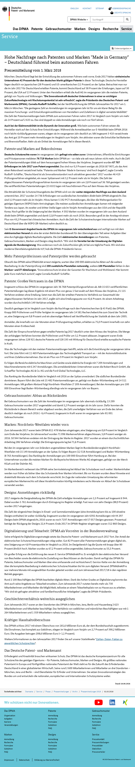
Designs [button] (94, 29)
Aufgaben (8, 718)
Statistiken (96, 748)
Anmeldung (53, 715)
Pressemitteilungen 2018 (91, 691)
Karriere (7, 721)
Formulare (52, 721)
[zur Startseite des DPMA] (21, 15)
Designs (52, 734)
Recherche (52, 718)
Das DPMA (9, 710)
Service (39, 691)
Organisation (9, 715)
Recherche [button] (110, 29)
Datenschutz (24, 759)
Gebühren (52, 724)
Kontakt (87, 8)
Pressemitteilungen (61, 691)
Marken (8, 734)
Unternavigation (122, 48)
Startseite (29, 691)
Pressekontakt (98, 739)
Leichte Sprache (122, 12)
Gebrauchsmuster (101, 710)
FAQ (50, 728)
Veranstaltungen (11, 724)
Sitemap (100, 8)
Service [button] (126, 29)
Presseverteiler (98, 751)
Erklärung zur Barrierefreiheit (46, 759)
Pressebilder (97, 745)
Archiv (75, 691)
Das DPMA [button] (20, 29)
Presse (48, 691)
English (74, 8)
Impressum (9, 759)
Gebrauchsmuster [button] (59, 29)
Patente (52, 710)
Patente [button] (37, 29)
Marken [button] (80, 29)
